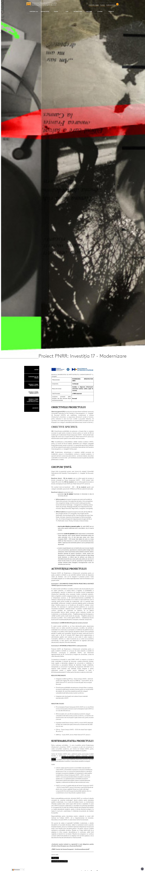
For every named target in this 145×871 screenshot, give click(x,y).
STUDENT (100, 11)
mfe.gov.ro (55, 858)
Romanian (17, 869)
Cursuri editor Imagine (94, 5)
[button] (117, 4)
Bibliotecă (112, 3)
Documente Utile (103, 3)
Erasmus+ (102, 5)
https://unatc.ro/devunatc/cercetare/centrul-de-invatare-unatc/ (72, 758)
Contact (95, 3)
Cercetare (89, 11)
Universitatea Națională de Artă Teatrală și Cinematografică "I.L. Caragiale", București (44, 4)
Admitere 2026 (34, 11)
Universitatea (45, 11)
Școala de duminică (110, 5)
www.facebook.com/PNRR (59, 861)
